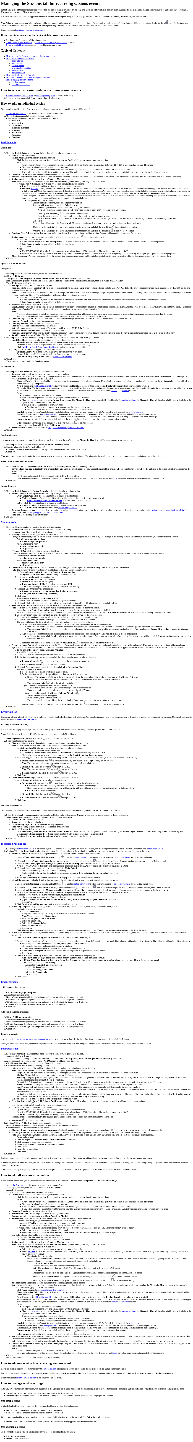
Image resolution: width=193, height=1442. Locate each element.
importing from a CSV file (176, 510)
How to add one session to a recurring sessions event (28, 77)
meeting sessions (33, 400)
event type (69, 179)
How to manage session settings (19, 80)
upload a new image (121, 857)
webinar (125, 390)
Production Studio (155, 849)
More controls (17, 63)
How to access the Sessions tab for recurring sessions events (31, 56)
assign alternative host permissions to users (66, 427)
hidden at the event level (44, 386)
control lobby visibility (62, 356)
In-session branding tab (21, 68)
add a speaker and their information (52, 1290)
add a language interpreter (20, 1039)
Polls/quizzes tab (18, 73)
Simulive (34, 188)
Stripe (8, 45)
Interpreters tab (18, 70)
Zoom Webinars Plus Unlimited (19, 42)
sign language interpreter (44, 1039)
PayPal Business (21, 45)
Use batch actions (19, 82)
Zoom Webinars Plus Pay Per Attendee (51, 42)
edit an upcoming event (45, 96)
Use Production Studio (24, 849)
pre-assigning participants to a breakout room (45, 512)
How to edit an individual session (20, 58)
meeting (114, 390)
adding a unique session (26, 1378)
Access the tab (16, 113)
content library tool (80, 857)
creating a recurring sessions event (30, 30)
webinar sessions (136, 412)
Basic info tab (17, 61)
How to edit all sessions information (21, 75)
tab (26, 719)
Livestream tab (18, 65)
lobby (114, 478)
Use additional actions (21, 84)
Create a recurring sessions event (19, 96)
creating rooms (157, 510)
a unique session (49, 1369)
